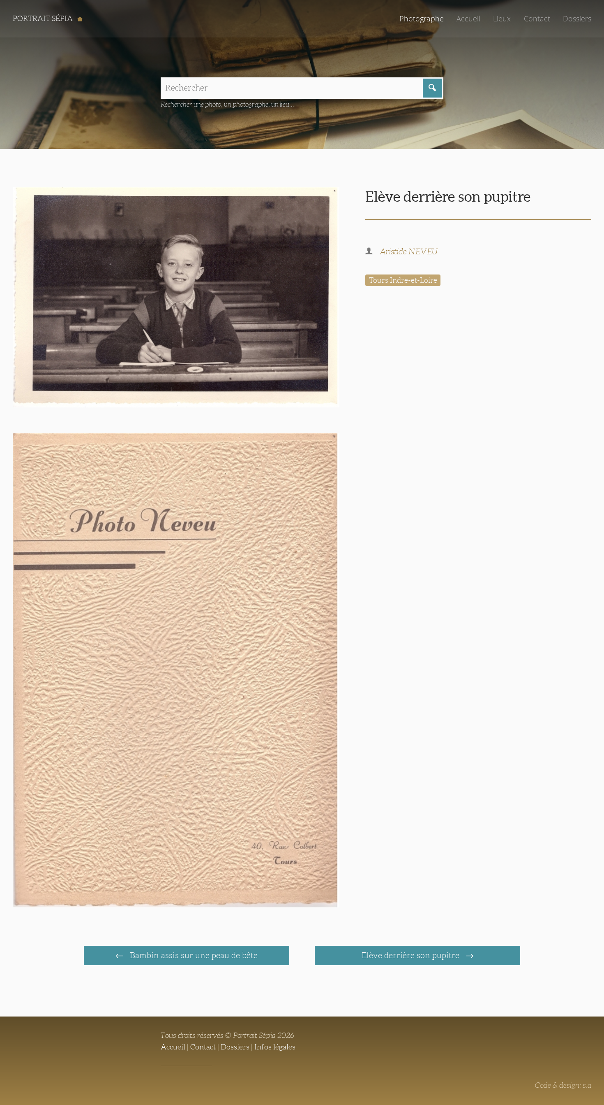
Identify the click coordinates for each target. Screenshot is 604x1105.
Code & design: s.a (563, 1085)
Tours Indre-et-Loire (403, 280)
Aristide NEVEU (409, 251)
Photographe (421, 18)
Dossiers (577, 18)
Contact (537, 18)
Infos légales (274, 1047)
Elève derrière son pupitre (411, 955)
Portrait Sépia (43, 18)
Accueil (468, 18)
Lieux (502, 18)
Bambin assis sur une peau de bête (193, 955)
